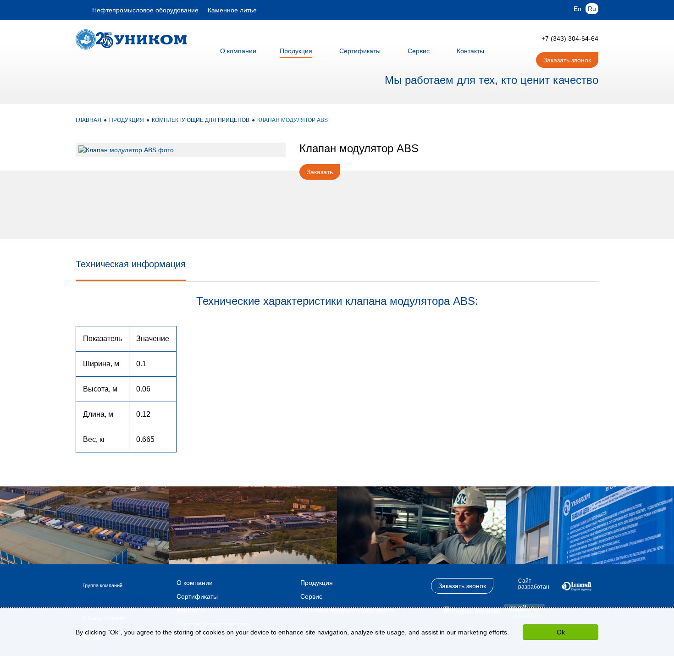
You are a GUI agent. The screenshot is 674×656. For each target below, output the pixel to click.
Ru (592, 8)
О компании (195, 582)
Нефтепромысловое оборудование (145, 10)
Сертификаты (197, 596)
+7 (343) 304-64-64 (569, 38)
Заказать (320, 172)
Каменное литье (232, 10)
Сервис (311, 596)
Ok (561, 632)
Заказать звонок (567, 60)
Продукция (316, 582)
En (577, 8)
